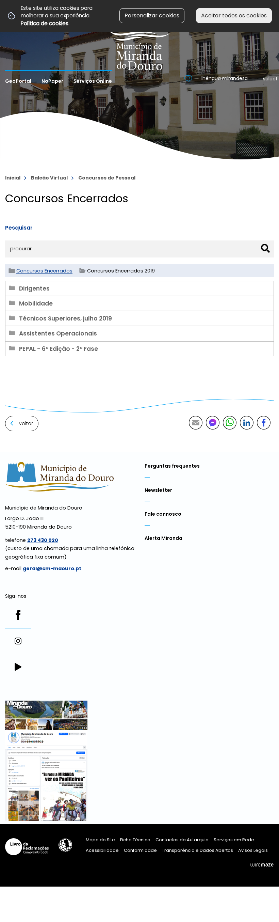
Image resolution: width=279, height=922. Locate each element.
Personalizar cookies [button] (152, 15)
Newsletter (158, 490)
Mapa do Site (100, 840)
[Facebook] (18, 615)
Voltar (26, 423)
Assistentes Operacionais (58, 333)
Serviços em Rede (234, 840)
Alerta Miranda (163, 538)
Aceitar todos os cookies (234, 15)
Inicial (12, 177)
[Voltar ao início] (139, 35)
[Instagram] (18, 641)
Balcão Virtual (49, 177)
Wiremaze (262, 864)
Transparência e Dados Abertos (197, 850)
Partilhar (263, 422)
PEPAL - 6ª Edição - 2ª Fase (58, 349)
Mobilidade (36, 303)
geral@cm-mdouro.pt (52, 568)
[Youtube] (18, 667)
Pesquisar (19, 228)
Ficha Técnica (135, 840)
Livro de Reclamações (27, 846)
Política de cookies (44, 23)
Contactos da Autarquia (182, 840)
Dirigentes (34, 288)
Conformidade (140, 850)
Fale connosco (163, 514)
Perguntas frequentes (172, 466)
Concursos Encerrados (44, 271)
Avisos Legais (253, 850)
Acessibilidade (65, 845)
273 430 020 (42, 540)
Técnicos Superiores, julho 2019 (65, 318)
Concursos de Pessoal (106, 177)
